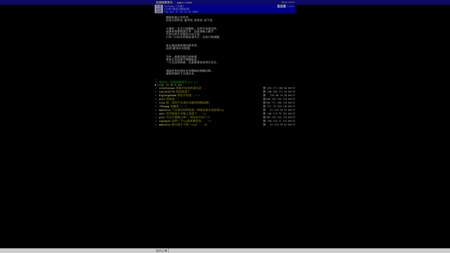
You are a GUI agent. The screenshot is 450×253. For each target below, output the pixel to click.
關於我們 (292, 2)
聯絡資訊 (284, 2)
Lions (184, 2)
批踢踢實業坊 (164, 2)
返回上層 (161, 250)
